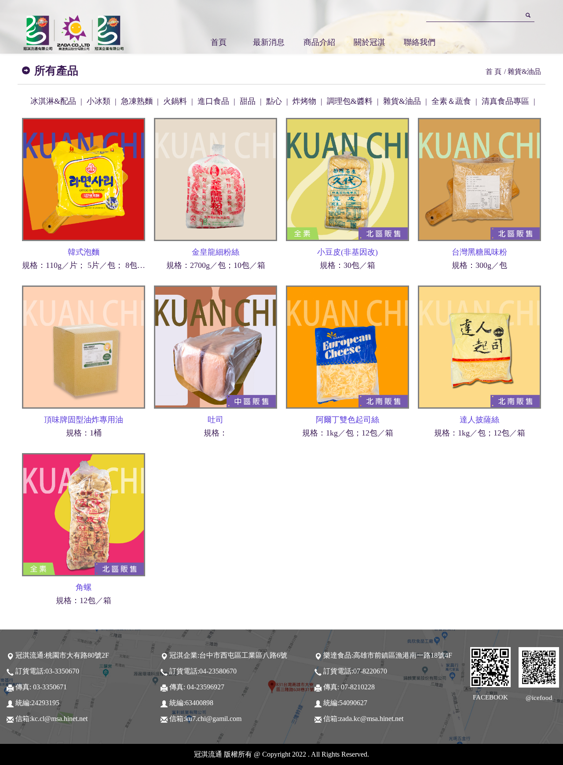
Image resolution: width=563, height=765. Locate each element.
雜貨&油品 (402, 101)
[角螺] (83, 513)
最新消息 (269, 42)
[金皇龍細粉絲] (215, 178)
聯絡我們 (419, 42)
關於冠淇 (369, 42)
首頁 (219, 42)
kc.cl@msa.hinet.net (59, 719)
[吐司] (215, 346)
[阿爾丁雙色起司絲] (347, 346)
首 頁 (493, 71)
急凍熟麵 (137, 101)
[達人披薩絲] (479, 346)
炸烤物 (304, 101)
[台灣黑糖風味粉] (479, 178)
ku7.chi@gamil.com (213, 719)
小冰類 (98, 101)
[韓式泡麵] (83, 178)
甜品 (248, 101)
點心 (274, 101)
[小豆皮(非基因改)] (347, 178)
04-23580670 (218, 671)
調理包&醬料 (350, 101)
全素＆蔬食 (451, 101)
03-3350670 (62, 671)
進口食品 (213, 101)
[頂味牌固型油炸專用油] (83, 346)
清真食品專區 (505, 101)
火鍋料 (175, 101)
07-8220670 (370, 671)
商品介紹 (319, 42)
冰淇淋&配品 (53, 101)
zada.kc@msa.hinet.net (371, 719)
